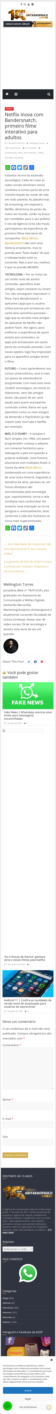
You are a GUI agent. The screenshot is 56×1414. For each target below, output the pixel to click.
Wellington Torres (37, 143)
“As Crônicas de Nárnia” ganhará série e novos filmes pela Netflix (24, 958)
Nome (8, 1099)
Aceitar (28, 1390)
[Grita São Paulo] (7, 94)
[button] (51, 1359)
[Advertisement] (28, 60)
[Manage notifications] (49, 1407)
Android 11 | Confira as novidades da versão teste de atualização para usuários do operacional (27, 1003)
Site (5, 1137)
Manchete (7, 1317)
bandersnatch (11, 152)
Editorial (6, 1302)
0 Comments (30, 148)
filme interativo (30, 152)
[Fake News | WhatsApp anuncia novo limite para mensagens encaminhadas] (28, 685)
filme (20, 152)
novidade (9, 157)
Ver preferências (28, 1406)
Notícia (9, 108)
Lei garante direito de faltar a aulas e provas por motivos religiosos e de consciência (28, 566)
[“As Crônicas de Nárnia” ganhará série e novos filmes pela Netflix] (23, 731)
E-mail (8, 1119)
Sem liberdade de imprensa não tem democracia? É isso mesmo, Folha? (27, 549)
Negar (28, 1398)
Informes (7, 1312)
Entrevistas (8, 1307)
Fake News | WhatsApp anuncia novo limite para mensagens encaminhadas (28, 715)
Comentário (12, 1045)
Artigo (5, 1298)
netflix (40, 152)
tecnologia (18, 157)
